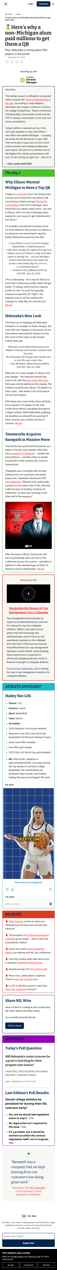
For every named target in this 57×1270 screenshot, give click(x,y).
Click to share (14, 1025)
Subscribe (43, 4)
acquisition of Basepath (22, 453)
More (9, 305)
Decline (46, 1265)
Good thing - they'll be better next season (26, 1071)
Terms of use (34, 1256)
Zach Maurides (13, 481)
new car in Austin (24, 979)
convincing (21, 194)
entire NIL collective (15, 989)
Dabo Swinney (16, 921)
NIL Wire (8, 14)
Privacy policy (17, 1256)
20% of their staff (38, 969)
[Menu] (53, 3)
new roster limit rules (37, 380)
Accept (11, 1265)
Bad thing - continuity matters (20, 1074)
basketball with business (30, 962)
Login (30, 4)
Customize (28, 1265)
